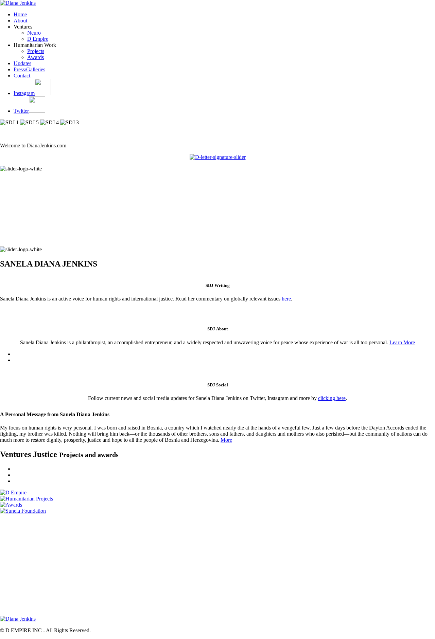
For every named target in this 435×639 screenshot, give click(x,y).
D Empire (37, 39)
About (20, 20)
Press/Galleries (29, 69)
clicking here (332, 398)
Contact (22, 75)
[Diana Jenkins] (18, 3)
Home (20, 14)
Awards (35, 57)
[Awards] (11, 505)
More (226, 440)
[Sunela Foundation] (23, 511)
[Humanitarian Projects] (26, 498)
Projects (35, 51)
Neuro (34, 33)
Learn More (402, 342)
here (286, 299)
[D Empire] (13, 492)
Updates (22, 63)
